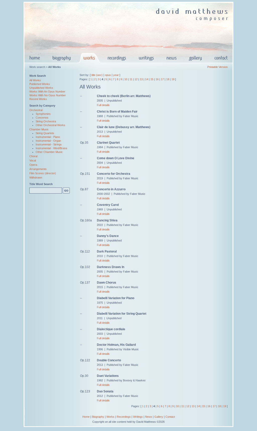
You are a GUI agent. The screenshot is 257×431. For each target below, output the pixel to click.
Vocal (32, 160)
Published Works (39, 83)
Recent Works (38, 99)
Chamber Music (39, 129)
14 (146, 79)
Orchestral (35, 110)
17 (162, 79)
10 (125, 79)
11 (131, 79)
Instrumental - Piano (48, 136)
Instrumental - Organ (48, 140)
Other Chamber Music (49, 151)
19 (172, 79)
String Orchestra (46, 121)
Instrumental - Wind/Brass (51, 148)
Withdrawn (35, 177)
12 (136, 79)
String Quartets (45, 133)
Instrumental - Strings (49, 144)
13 (141, 79)
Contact (170, 416)
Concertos (42, 117)
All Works (35, 80)
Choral (33, 156)
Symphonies (43, 113)
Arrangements (38, 168)
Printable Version (217, 66)
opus (108, 74)
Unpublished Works (41, 87)
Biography (98, 416)
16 (157, 79)
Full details (103, 105)
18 (167, 79)
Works (110, 416)
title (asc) (97, 74)
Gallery (158, 416)
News (148, 416)
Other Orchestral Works (50, 125)
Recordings (124, 416)
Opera (33, 164)
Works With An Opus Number (47, 91)
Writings (138, 416)
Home (86, 416)
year (116, 74)
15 (151, 79)
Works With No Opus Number (47, 95)
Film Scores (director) (42, 173)
